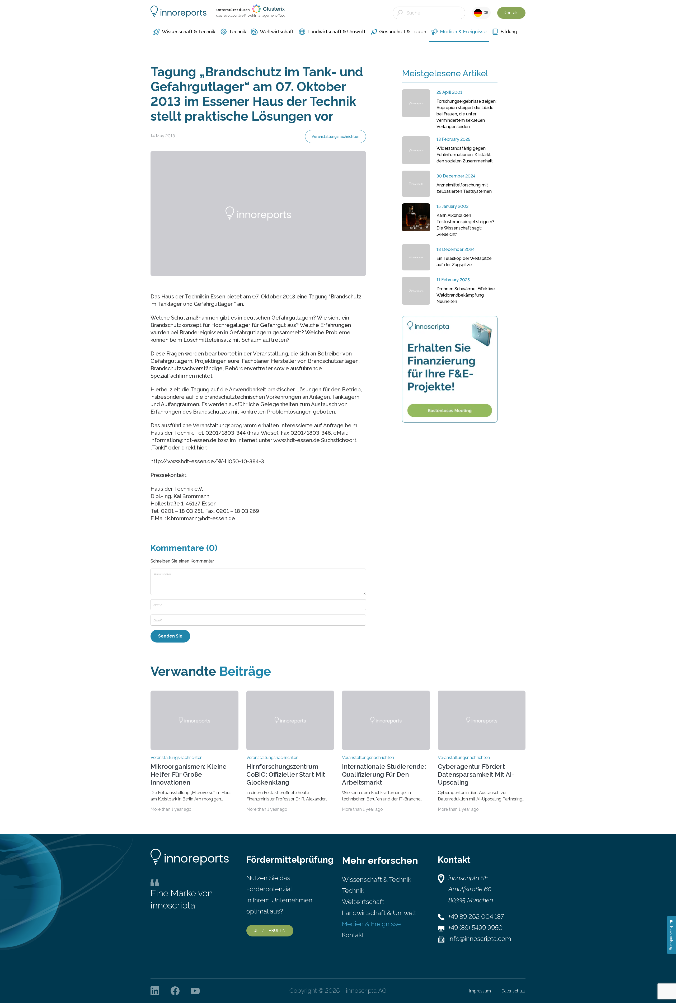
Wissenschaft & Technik (376, 879)
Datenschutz (513, 990)
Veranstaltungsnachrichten (335, 136)
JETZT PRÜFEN (269, 930)
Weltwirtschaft (363, 902)
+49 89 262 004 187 (476, 916)
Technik (353, 890)
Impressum (480, 990)
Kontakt (511, 12)
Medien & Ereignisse (371, 924)
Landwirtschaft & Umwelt (379, 913)
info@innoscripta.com (479, 939)
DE (485, 13)
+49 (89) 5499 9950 (475, 927)
